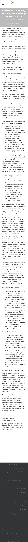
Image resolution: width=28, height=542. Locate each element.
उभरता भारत (12, 420)
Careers (23, 492)
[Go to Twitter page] (7, 533)
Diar (23, 501)
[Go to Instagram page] (11, 533)
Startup (24, 496)
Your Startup (22, 505)
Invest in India (21, 488)
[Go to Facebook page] (16, 533)
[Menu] (3, 4)
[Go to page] (25, 533)
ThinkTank (22, 509)
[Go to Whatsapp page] (20, 533)
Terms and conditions (15, 464)
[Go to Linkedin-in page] (2, 533)
